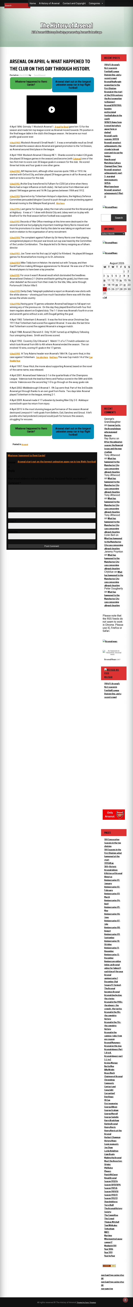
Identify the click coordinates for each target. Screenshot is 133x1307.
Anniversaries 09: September (112, 936)
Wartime (108, 1235)
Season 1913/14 (111, 1181)
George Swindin (111, 1116)
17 (104, 284)
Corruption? (109, 1093)
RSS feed (108, 676)
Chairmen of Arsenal (113, 1076)
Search (119, 217)
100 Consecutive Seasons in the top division (112, 843)
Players (107, 1171)
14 (121, 280)
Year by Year (109, 1255)
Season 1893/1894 (112, 1184)
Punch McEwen (111, 1174)
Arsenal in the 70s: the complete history (112, 1025)
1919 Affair (109, 863)
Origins (107, 1164)
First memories (111, 1103)
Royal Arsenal (110, 1177)
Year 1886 (108, 1248)
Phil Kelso (108, 1167)
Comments (109, 1083)
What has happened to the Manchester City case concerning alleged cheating (112, 465)
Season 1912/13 (110, 1198)
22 (125, 284)
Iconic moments (111, 1143)
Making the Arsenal (112, 1157)
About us (108, 876)
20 (116, 284)
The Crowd (109, 1218)
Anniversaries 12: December (111, 956)
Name (12, 510)
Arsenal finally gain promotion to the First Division (112, 85)
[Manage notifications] (125, 1299)
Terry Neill (109, 1204)
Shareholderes (111, 1201)
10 (104, 280)
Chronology (109, 1079)
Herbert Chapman (112, 1137)
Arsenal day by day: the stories (113, 997)
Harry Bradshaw (111, 1120)
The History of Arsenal (66, 25)
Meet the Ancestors (113, 1160)
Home (33, 3)
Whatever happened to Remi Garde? (26, 455)
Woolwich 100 (110, 1245)
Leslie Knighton (111, 1150)
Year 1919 (108, 1252)
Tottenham (109, 1228)
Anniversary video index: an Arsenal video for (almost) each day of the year (113, 966)
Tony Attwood (39, 75)
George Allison (110, 1106)
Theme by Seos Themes (86, 1302)
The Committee (111, 1215)
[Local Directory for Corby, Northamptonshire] (109, 1266)
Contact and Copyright (74, 3)
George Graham (111, 1110)
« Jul (105, 297)
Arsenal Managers (112, 1042)
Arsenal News (110, 659)
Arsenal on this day (112, 1045)
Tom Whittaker (110, 1225)
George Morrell (111, 1113)
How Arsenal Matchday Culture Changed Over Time (113, 163)
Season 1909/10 (111, 1191)
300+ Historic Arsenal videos (111, 868)
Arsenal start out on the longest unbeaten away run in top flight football (57, 461)
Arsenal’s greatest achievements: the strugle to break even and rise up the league (113, 149)
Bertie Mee (109, 1066)
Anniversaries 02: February (112, 888)
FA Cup (107, 1099)
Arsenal (25, 444)
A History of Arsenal (49, 3)
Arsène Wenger (111, 1062)
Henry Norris (110, 1127)
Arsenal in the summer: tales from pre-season (113, 1036)
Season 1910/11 (111, 1194)
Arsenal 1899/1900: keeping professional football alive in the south (113, 112)
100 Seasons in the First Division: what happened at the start (113, 854)
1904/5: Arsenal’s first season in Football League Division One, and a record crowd (112, 71)
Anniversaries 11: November (111, 949)
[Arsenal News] (110, 207)
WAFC (106, 1232)
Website (13, 531)
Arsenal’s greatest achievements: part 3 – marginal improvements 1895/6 (113, 176)
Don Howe (108, 1096)
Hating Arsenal (111, 1123)
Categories (94, 3)
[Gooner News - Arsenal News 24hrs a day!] (110, 253)
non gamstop (107, 1288)
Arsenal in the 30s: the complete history (112, 1015)
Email (12, 521)
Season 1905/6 (110, 1188)
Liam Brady (109, 1154)
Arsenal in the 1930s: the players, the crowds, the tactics (113, 1005)
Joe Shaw (108, 1147)
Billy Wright (109, 1069)
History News (110, 1140)
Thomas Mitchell (111, 1221)
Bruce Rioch (109, 1072)
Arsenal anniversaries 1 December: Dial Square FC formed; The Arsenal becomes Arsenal (112, 983)
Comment (14, 483)
